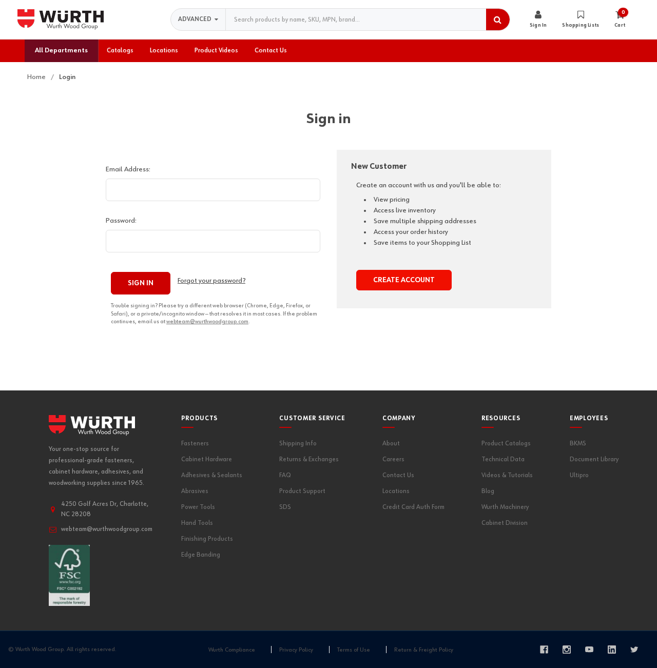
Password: (121, 220)
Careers (393, 459)
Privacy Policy (296, 650)
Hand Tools (197, 523)
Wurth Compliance (231, 650)
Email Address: (128, 169)
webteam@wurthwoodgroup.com (207, 321)
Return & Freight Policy (423, 650)
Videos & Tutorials (507, 475)
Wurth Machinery (505, 507)
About (391, 443)
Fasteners (195, 443)
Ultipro (579, 475)
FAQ (285, 475)
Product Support (302, 491)
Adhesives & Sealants (211, 475)
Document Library (594, 459)
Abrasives (194, 491)
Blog (487, 491)
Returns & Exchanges (309, 459)
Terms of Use (353, 650)
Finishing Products (207, 539)
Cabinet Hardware (206, 459)
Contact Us (398, 475)
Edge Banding (200, 555)
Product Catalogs (506, 443)
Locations (396, 491)
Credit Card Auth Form (413, 507)
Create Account (404, 280)
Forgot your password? (211, 280)
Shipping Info (298, 443)
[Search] (498, 19)
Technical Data (503, 459)
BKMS (578, 443)
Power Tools (198, 507)
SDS (285, 507)
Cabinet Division (504, 523)
